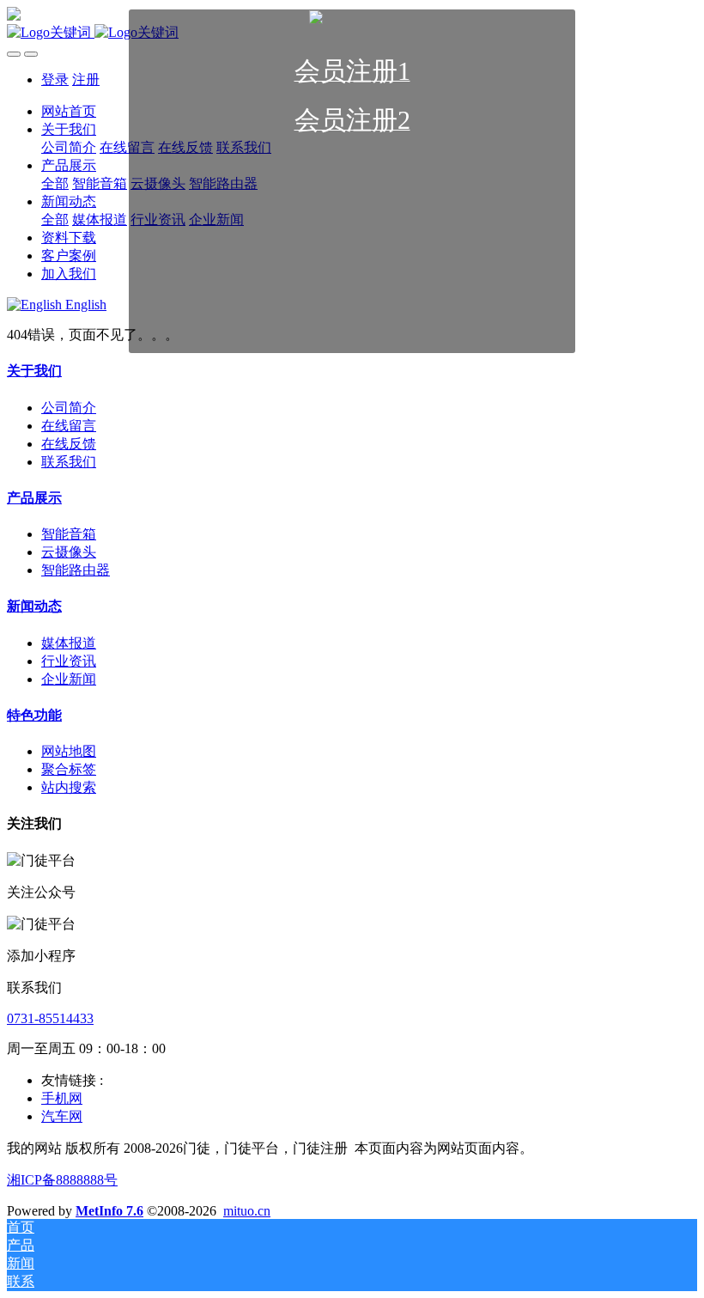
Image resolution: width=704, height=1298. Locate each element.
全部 (55, 183)
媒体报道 (68, 643)
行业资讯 (68, 661)
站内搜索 (68, 787)
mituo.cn (246, 1211)
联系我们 (68, 461)
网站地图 (68, 751)
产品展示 (34, 498)
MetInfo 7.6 (109, 1211)
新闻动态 (34, 606)
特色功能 (34, 715)
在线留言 (68, 425)
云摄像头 (68, 552)
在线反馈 (68, 443)
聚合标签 (68, 769)
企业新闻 (68, 679)
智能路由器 (75, 570)
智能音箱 (68, 534)
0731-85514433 (50, 1018)
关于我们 (34, 370)
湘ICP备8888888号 (62, 1180)
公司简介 (68, 407)
